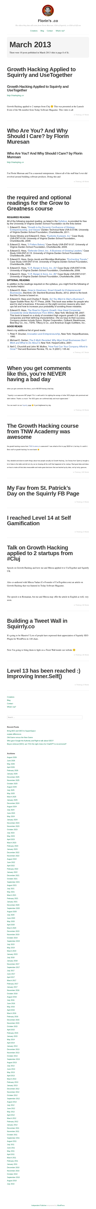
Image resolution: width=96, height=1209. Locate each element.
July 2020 (10, 915)
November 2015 (13, 1023)
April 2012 (11, 1115)
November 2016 (13, 990)
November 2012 (13, 1092)
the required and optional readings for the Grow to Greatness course (39, 203)
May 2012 (11, 1112)
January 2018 (12, 961)
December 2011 (13, 1128)
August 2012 (12, 1102)
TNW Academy (34, 446)
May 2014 (11, 1039)
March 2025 (11, 797)
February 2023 (12, 846)
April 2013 (11, 1076)
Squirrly (25, 405)
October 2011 (12, 1135)
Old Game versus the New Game (20, 737)
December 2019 (13, 931)
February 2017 (12, 984)
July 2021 (10, 889)
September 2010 (13, 1177)
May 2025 (11, 793)
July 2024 (10, 810)
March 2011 (11, 1158)
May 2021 (11, 892)
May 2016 (11, 1007)
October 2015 (12, 1026)
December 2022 (13, 852)
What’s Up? (60, 31)
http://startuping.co (15, 95)
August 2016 (12, 997)
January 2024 (12, 820)
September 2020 (13, 908)
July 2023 (10, 833)
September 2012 (13, 1099)
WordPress (61, 1205)
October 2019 (12, 938)
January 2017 (12, 987)
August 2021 (12, 885)
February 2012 (12, 1122)
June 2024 (11, 813)
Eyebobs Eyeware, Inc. (59, 235)
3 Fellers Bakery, (36, 244)
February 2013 (12, 1082)
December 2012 (13, 1089)
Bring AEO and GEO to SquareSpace (21, 731)
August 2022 (12, 859)
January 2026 (12, 774)
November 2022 (13, 856)
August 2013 (12, 1062)
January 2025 (12, 800)
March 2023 (11, 843)
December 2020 (13, 905)
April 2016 (11, 1010)
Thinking (78, 115)
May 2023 (11, 836)
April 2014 (11, 1043)
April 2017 (11, 977)
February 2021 (12, 898)
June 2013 (11, 1069)
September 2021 (13, 882)
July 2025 (10, 790)
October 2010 (12, 1174)
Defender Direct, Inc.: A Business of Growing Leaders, (55, 250)
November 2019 (13, 934)
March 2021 (11, 895)
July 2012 (10, 1105)
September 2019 (13, 941)
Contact (50, 31)
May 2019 (11, 948)
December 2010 (13, 1167)
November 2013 (13, 1053)
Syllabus (62, 221)
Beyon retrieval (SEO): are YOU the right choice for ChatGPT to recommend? (36, 744)
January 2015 (12, 1036)
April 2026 (11, 767)
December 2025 (13, 777)
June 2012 (11, 1108)
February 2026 (12, 770)
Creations (34, 31)
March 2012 (11, 1118)
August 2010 (12, 1181)
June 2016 (11, 1003)
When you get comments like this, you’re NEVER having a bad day (39, 373)
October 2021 (12, 879)
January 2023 (12, 849)
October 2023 (12, 829)
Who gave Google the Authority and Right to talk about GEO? (30, 741)
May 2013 (11, 1072)
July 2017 (10, 971)
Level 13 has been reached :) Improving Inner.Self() (43, 673)
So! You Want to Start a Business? (66, 298)
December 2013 (13, 1049)
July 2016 (10, 1000)
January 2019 (12, 954)
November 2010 (13, 1171)
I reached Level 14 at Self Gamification (39, 521)
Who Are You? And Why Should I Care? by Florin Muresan (38, 136)
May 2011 (11, 1151)
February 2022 (12, 869)
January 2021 (12, 902)
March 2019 (11, 951)
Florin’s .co (48, 21)
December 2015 (13, 1020)
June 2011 (11, 1148)
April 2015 (11, 1030)
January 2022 (12, 872)
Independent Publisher (38, 1205)
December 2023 (13, 823)
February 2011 (12, 1161)
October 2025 (12, 784)
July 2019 (10, 944)
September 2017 (13, 967)
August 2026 (12, 757)
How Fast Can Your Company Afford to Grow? (49, 347)
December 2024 (13, 803)
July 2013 (10, 1066)
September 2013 (13, 1059)
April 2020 (11, 925)
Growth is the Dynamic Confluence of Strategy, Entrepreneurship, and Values (42, 228)
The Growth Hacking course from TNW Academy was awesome (43, 431)
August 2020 (12, 912)
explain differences (14, 734)
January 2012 (12, 1125)
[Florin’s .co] (48, 16)
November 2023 (13, 826)
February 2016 (12, 1017)
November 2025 (13, 780)
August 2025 (12, 787)
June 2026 (11, 761)
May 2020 (11, 921)
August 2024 (12, 807)
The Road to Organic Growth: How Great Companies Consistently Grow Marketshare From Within (45, 311)
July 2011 (10, 1144)
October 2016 (12, 994)
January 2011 (12, 1164)
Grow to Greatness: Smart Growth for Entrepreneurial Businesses (45, 291)
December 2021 (13, 875)
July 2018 (10, 957)
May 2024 (11, 816)
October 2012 (12, 1095)
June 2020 (11, 918)
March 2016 (11, 1013)
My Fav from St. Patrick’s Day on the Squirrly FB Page (43, 491)
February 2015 (12, 1033)
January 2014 (12, 1046)
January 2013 (12, 1085)
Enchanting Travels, (77, 259)
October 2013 (12, 1056)
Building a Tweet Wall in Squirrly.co (37, 624)
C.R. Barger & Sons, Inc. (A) (42, 267)
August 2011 (12, 1141)
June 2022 (11, 862)
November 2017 (13, 964)
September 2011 (13, 1138)
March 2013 (11, 1079)
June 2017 (11, 974)
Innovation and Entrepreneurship (43, 333)
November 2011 (13, 1131)
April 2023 (11, 839)
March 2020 (11, 928)
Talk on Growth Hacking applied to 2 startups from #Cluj (40, 553)
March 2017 (11, 980)
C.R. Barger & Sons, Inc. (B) (42, 273)
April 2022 (11, 866)
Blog (42, 31)
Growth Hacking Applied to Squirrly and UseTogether (41, 72)
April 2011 (11, 1154)
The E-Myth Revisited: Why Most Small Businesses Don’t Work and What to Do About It (48, 341)
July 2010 (10, 1184)
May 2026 (11, 764)
